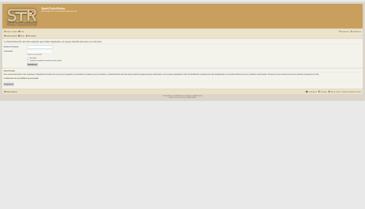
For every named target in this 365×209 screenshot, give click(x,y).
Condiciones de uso (12, 78)
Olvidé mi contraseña (34, 54)
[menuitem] (21, 31)
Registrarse (8, 84)
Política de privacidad (29, 78)
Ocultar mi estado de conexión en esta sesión (46, 60)
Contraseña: (8, 51)
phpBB (176, 95)
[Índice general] (22, 16)
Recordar (33, 58)
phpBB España (191, 97)
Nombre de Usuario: (11, 47)
